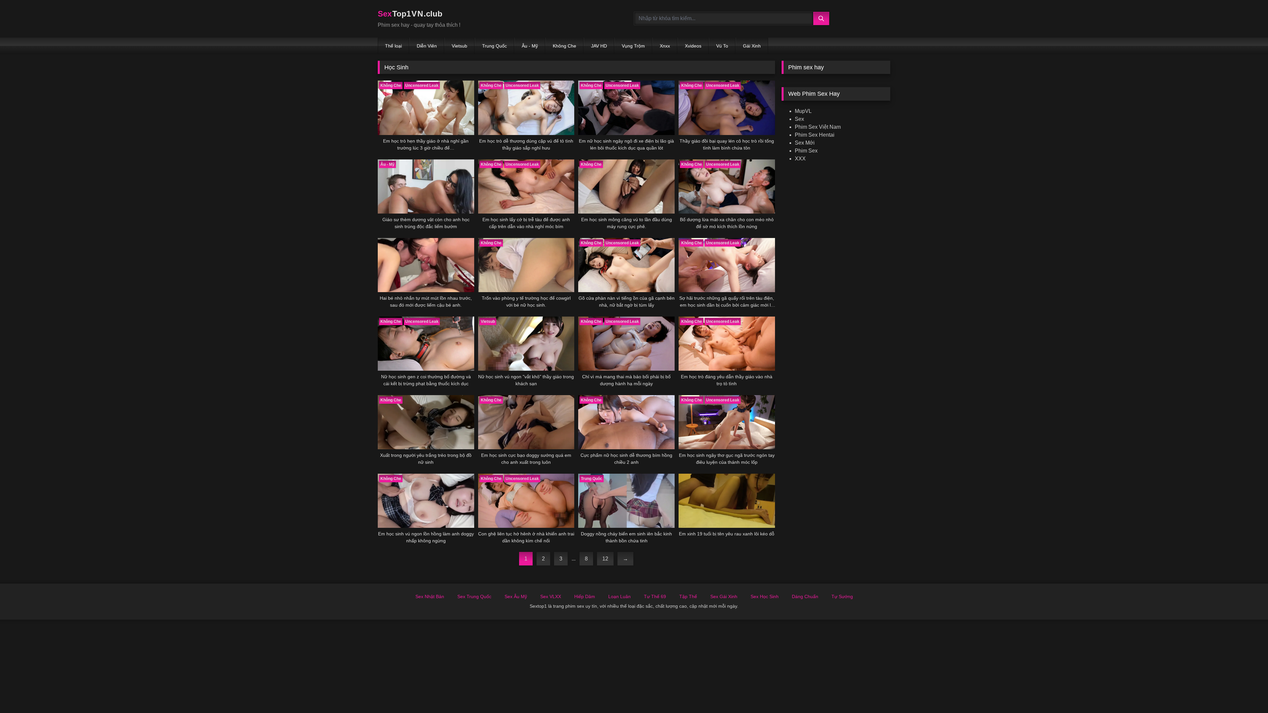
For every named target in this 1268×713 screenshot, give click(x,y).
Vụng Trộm (633, 46)
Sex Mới (805, 143)
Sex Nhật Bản (429, 596)
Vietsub (459, 46)
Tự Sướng (842, 596)
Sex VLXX (550, 596)
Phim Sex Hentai (814, 135)
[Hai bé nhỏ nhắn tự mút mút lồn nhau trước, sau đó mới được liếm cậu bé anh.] (426, 265)
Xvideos (693, 46)
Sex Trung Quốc (474, 596)
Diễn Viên (427, 46)
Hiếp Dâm (584, 596)
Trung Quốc (494, 46)
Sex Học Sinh (765, 596)
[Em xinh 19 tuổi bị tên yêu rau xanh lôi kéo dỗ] (727, 501)
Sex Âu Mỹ (516, 596)
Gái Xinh (752, 46)
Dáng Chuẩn (805, 596)
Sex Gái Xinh (723, 596)
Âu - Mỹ (530, 46)
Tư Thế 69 (655, 596)
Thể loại (393, 46)
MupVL (803, 111)
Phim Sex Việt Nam (818, 127)
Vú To (722, 46)
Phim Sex (806, 150)
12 (605, 558)
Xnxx (665, 46)
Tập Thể (688, 596)
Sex (799, 119)
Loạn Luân (619, 596)
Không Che (564, 46)
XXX (800, 158)
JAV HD (599, 46)
